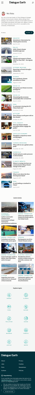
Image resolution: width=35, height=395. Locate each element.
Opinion (21, 237)
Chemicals (17, 152)
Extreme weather (19, 67)
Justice (9, 345)
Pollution (9, 321)
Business (9, 333)
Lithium (4, 275)
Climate (26, 298)
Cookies (21, 364)
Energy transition (25, 214)
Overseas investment (5, 214)
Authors (3, 370)
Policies (21, 370)
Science (16, 76)
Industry (16, 38)
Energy (9, 298)
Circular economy (20, 133)
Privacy (21, 361)
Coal (15, 104)
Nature (26, 310)
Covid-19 (16, 86)
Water (26, 345)
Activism (16, 113)
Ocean (26, 321)
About (3, 361)
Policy (15, 47)
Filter (28, 32)
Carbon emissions (20, 143)
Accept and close (9, 391)
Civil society (18, 123)
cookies (12, 388)
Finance (16, 172)
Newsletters (22, 367)
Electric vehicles (25, 255)
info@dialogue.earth (12, 381)
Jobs (2, 364)
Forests (26, 333)
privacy (5, 388)
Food (9, 310)
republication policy (6, 380)
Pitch (2, 367)
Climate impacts (19, 161)
